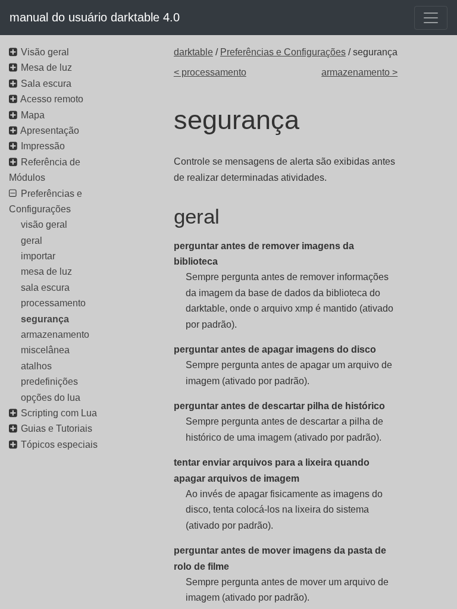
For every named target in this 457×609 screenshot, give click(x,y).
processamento (53, 303)
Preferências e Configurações (283, 52)
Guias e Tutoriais (56, 428)
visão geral (44, 224)
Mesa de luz (46, 67)
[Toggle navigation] (430, 18)
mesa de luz (46, 271)
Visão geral (45, 52)
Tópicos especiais (59, 445)
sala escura (45, 287)
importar (38, 256)
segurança (45, 319)
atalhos (36, 366)
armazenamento (55, 334)
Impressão (43, 146)
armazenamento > (359, 72)
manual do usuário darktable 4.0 (95, 17)
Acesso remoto (51, 99)
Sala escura (46, 84)
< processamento (210, 72)
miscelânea (45, 350)
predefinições (49, 381)
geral (31, 241)
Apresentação (49, 130)
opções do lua (50, 398)
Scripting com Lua (59, 413)
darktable (193, 52)
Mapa (33, 115)
